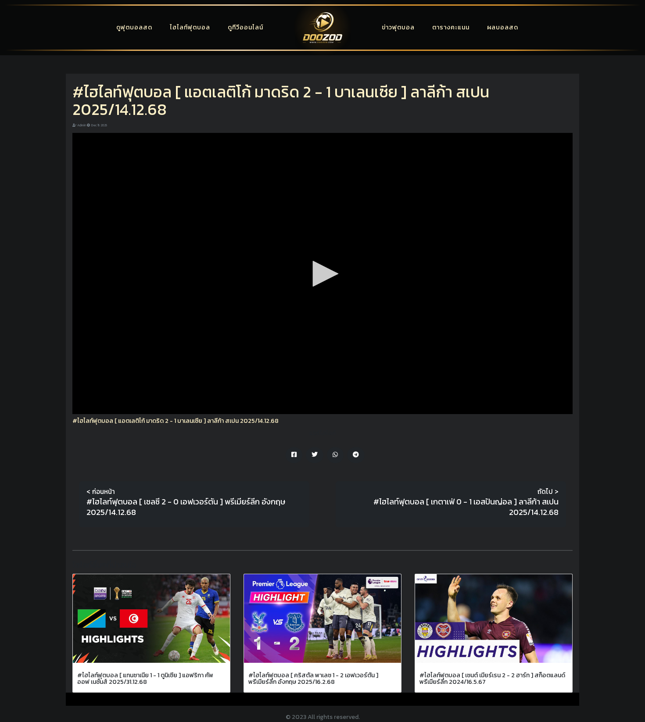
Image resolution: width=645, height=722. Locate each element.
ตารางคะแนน (450, 27)
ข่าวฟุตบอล (398, 27)
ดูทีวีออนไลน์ (245, 27)
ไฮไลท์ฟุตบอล (190, 27)
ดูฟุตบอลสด (134, 27)
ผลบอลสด (502, 27)
